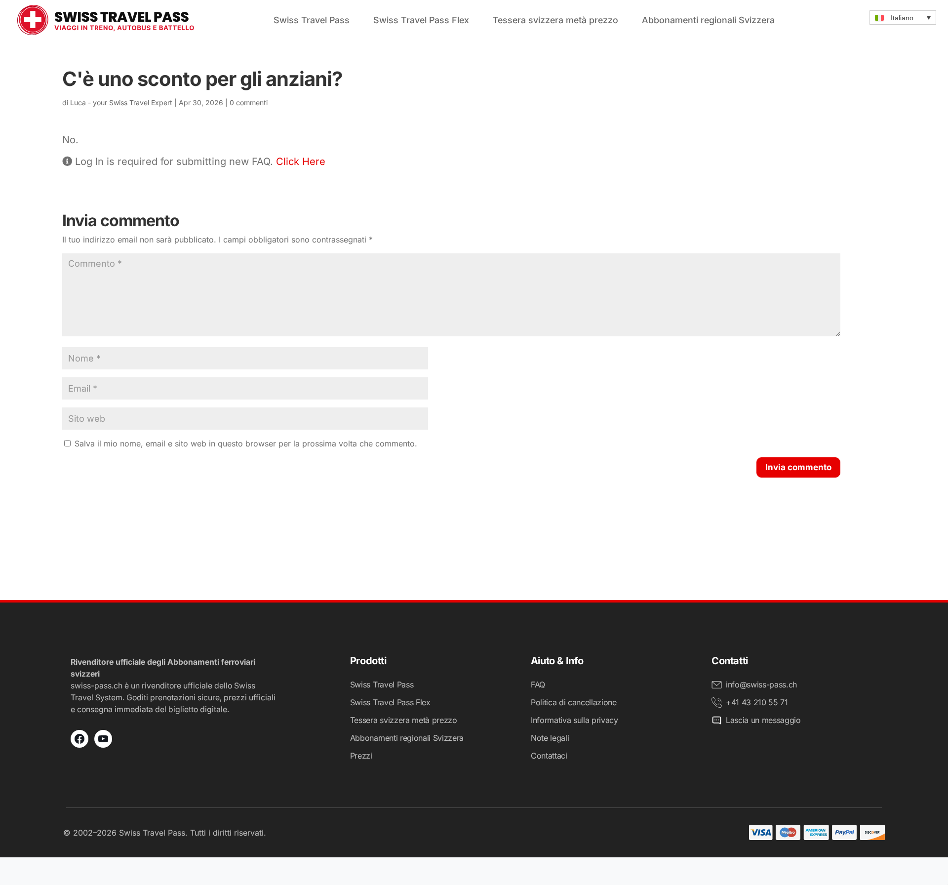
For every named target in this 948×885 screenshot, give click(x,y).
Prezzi (361, 756)
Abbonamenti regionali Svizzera (708, 20)
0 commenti (249, 102)
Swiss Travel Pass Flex (421, 20)
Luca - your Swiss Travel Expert (121, 102)
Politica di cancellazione (574, 702)
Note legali (550, 738)
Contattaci (549, 756)
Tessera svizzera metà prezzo (555, 20)
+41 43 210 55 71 (757, 702)
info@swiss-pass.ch (761, 684)
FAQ (538, 684)
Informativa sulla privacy (574, 720)
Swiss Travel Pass (312, 20)
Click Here (300, 161)
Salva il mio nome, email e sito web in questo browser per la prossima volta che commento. (246, 443)
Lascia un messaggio (763, 720)
